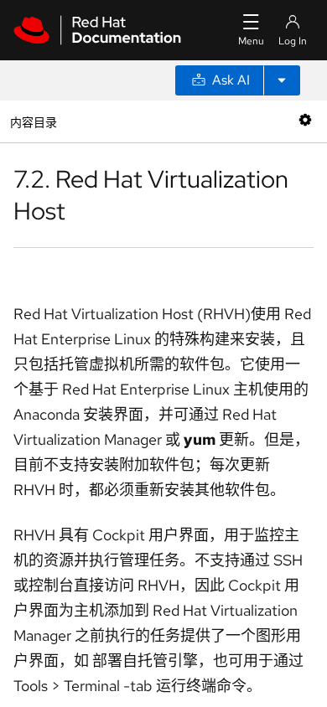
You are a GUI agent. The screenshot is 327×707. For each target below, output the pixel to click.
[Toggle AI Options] (281, 80)
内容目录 (33, 121)
